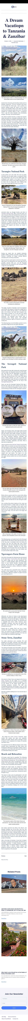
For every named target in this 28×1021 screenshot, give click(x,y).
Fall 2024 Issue (14, 42)
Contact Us (15, 1018)
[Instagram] (15, 2)
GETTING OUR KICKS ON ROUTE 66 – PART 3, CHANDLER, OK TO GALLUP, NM (13, 909)
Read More (3, 918)
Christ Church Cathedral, (16, 736)
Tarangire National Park (7, 213)
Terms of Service (12, 1016)
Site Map (4, 1016)
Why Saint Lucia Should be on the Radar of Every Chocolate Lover (13, 973)
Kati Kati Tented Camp (17, 444)
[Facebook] (13, 2)
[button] (14, 11)
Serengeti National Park (7, 381)
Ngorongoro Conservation (11, 558)
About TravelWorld (6, 1018)
